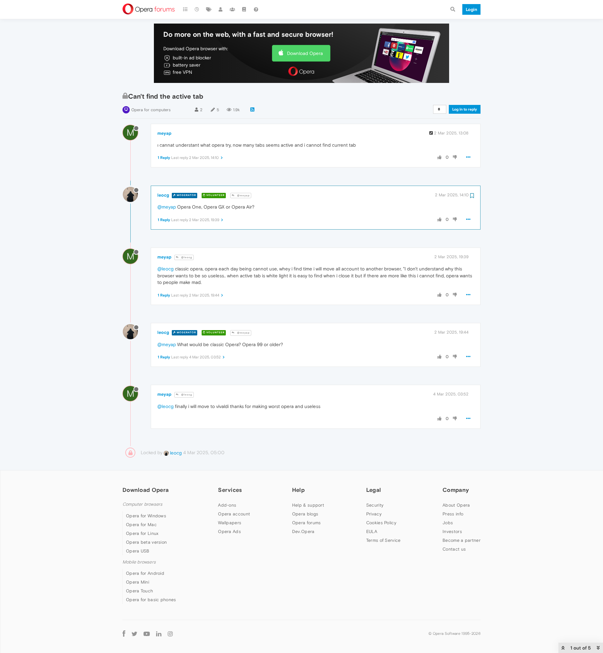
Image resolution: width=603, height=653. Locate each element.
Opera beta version (146, 542)
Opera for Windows (146, 515)
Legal (373, 490)
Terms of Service (383, 540)
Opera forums (306, 522)
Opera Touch (139, 590)
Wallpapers (229, 522)
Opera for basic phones (151, 599)
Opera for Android (145, 573)
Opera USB (137, 550)
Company (456, 490)
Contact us (454, 549)
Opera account (234, 513)
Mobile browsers (139, 562)
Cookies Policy (381, 522)
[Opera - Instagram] (170, 633)
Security (374, 505)
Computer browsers (142, 504)
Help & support (308, 505)
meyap (164, 133)
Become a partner (462, 540)
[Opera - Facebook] (123, 633)
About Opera (456, 505)
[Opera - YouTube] (146, 633)
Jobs (448, 522)
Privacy (374, 513)
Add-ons (227, 505)
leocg (163, 195)
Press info (453, 513)
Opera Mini (137, 582)
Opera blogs (305, 513)
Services (230, 490)
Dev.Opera (303, 531)
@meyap (243, 195)
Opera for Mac (141, 524)
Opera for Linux (142, 533)
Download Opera (305, 53)
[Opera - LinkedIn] (159, 633)
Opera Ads (229, 531)
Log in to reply (464, 109)
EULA (371, 531)
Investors (452, 531)
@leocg (186, 257)
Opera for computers (151, 109)
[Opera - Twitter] (134, 633)
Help (298, 490)
